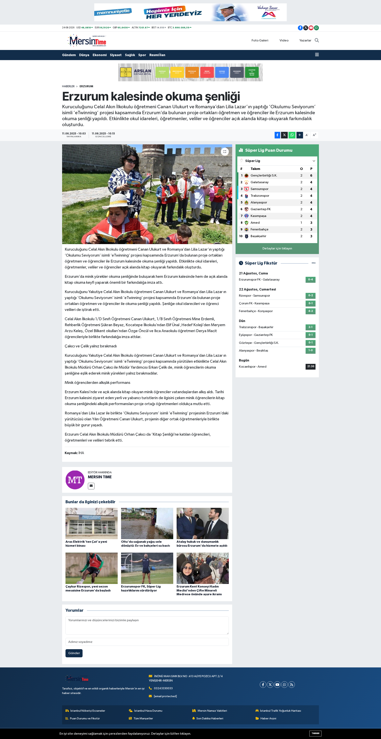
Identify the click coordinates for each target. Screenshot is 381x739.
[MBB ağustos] (190, 12)
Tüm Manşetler (143, 718)
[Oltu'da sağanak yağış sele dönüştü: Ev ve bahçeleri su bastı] (147, 523)
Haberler (68, 86)
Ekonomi (100, 55)
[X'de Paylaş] (284, 135)
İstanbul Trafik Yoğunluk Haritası (280, 710)
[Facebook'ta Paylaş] (277, 135)
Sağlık (130, 55)
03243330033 (163, 688)
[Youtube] (277, 684)
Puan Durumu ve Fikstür (85, 718)
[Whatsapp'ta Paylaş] (292, 135)
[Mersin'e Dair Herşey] (87, 40)
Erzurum (86, 86)
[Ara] (317, 40)
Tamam (315, 733)
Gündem (69, 55)
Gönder (74, 653)
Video (284, 40)
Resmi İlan (157, 55)
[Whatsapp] (284, 684)
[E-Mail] (91, 486)
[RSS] (291, 684)
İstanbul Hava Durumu (148, 710)
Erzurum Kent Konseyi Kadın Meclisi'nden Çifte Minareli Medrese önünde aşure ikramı (199, 590)
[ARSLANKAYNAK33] (190, 72)
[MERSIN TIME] (75, 479)
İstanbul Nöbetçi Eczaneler (87, 710)
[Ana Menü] (317, 55)
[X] (270, 684)
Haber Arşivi (268, 718)
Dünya (84, 55)
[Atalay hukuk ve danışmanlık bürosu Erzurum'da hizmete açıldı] (203, 523)
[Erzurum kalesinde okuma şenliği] (147, 194)
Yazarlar (305, 40)
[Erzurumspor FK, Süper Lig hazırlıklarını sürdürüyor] (147, 568)
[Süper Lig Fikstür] (314, 263)
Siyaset (116, 55)
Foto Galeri (260, 40)
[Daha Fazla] (299, 135)
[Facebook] (263, 684)
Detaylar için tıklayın (277, 248)
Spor (142, 55)
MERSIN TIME (100, 477)
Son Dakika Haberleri (209, 718)
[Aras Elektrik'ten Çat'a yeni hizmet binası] (91, 523)
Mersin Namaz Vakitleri (212, 710)
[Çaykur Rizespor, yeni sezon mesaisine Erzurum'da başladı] (91, 568)
